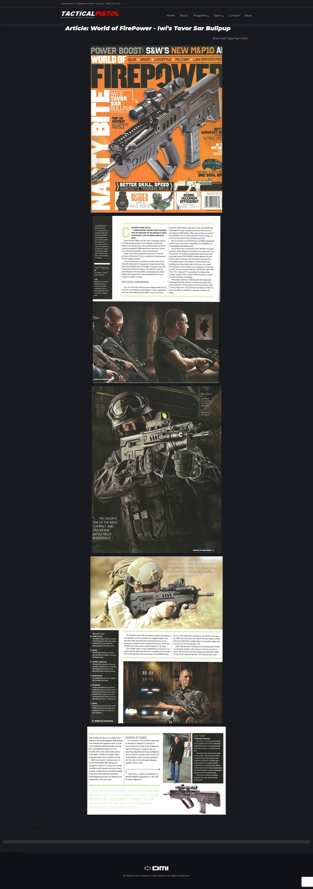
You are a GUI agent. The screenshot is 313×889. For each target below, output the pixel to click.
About (184, 15)
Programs (200, 15)
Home (170, 15)
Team (217, 15)
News (248, 15)
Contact (234, 15)
